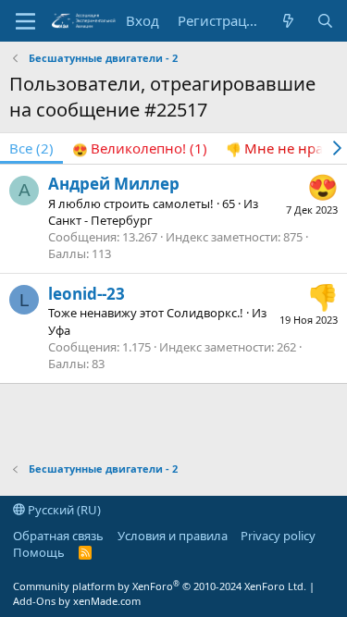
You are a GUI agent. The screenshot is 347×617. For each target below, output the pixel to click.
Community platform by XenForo (159, 586)
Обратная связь (58, 535)
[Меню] (25, 21)
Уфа (59, 330)
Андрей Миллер (114, 183)
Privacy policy (278, 535)
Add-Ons (34, 601)
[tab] (140, 148)
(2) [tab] (31, 148)
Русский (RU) (63, 509)
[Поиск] (325, 21)
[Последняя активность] (288, 21)
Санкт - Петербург (100, 220)
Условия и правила (173, 535)
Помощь (39, 552)
